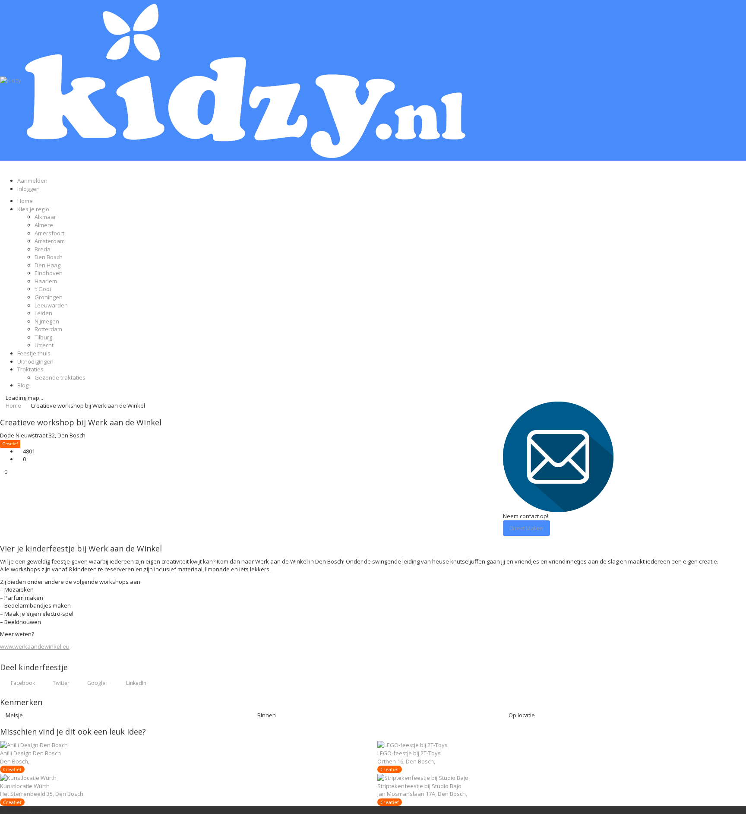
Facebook (22, 683)
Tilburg (43, 337)
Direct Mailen (526, 528)
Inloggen (28, 189)
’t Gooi (43, 289)
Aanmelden (32, 180)
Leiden (43, 313)
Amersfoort (49, 233)
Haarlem (46, 281)
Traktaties (30, 369)
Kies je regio (33, 209)
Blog (22, 385)
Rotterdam (48, 329)
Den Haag (47, 265)
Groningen (49, 297)
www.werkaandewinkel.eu (35, 646)
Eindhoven (49, 273)
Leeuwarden (51, 305)
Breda (43, 249)
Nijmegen (47, 321)
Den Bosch (49, 257)
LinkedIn (135, 683)
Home (25, 201)
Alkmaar (45, 217)
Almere (44, 225)
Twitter (60, 683)
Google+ (97, 683)
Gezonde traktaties (60, 377)
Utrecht (44, 345)
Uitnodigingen (35, 361)
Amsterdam (50, 241)
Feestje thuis (34, 353)
